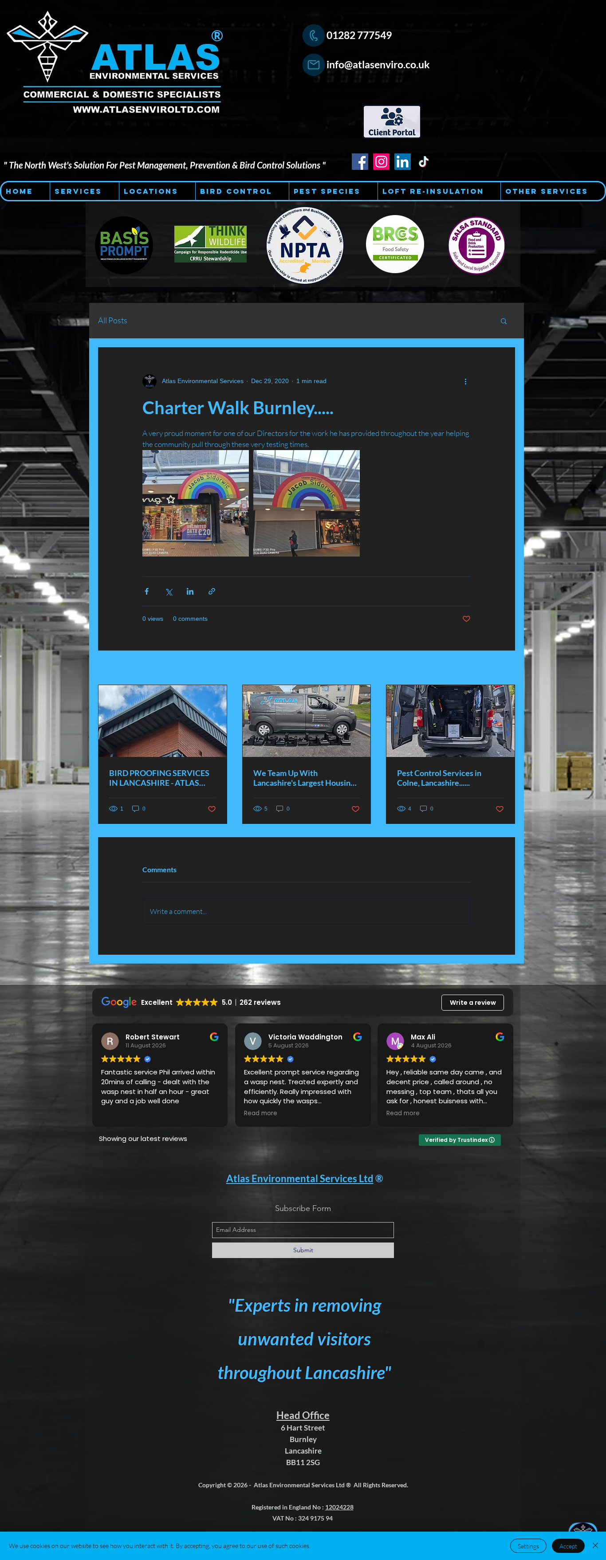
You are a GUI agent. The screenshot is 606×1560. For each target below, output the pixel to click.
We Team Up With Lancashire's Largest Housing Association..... (303, 778)
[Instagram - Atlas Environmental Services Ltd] (381, 161)
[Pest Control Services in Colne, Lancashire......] (450, 721)
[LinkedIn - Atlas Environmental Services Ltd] (402, 161)
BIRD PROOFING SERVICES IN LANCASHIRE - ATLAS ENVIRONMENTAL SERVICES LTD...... (159, 778)
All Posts (112, 320)
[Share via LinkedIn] (190, 591)
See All (505, 668)
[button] (504, 320)
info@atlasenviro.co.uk (378, 64)
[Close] (595, 1546)
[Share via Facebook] (146, 591)
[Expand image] (195, 503)
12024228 (339, 1507)
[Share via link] (212, 591)
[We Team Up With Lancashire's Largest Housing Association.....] (307, 721)
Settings (528, 1546)
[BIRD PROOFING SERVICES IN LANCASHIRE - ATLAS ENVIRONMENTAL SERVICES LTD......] (162, 721)
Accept (568, 1546)
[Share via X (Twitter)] (168, 591)
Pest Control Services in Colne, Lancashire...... (439, 778)
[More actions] (465, 381)
